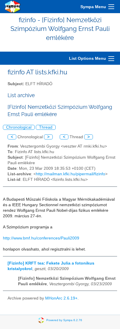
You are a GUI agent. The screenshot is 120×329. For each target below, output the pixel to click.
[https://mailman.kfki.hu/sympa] (13, 6)
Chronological (18, 127)
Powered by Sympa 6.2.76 (64, 320)
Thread (45, 127)
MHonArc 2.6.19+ (61, 298)
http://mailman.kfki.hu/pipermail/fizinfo (70, 174)
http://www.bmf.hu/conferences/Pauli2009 (41, 238)
